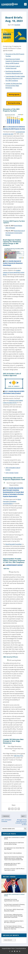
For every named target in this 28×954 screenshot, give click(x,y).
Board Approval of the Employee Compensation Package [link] (15, 233)
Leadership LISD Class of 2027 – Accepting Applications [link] (12, 864)
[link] (9, 4)
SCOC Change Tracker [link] (12, 473)
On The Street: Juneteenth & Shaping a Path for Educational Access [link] (14, 905)
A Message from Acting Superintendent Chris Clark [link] (11, 900)
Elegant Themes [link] (11, 948)
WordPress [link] (23, 948)
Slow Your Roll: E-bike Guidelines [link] (13, 853)
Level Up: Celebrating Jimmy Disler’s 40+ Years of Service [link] (13, 921)
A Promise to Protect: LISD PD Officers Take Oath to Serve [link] (14, 869)
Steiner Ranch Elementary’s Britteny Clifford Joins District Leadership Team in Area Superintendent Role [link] (14, 858)
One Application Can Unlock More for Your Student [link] (14, 848)
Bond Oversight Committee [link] (13, 544)
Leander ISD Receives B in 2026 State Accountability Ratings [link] (14, 843)
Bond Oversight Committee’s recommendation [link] (12, 501)
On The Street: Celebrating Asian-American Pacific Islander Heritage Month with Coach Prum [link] (13, 916)
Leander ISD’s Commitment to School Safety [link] (14, 838)
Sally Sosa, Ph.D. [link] (18, 756)
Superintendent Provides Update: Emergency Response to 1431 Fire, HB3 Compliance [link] (15, 78)
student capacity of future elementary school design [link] (13, 272)
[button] (14, 95)
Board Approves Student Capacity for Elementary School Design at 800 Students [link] (15, 61)
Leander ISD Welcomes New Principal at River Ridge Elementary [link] (14, 86)
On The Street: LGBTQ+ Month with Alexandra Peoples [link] (13, 910)
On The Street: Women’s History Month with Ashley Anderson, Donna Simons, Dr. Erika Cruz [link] (14, 927)
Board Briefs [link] (17, 24)
